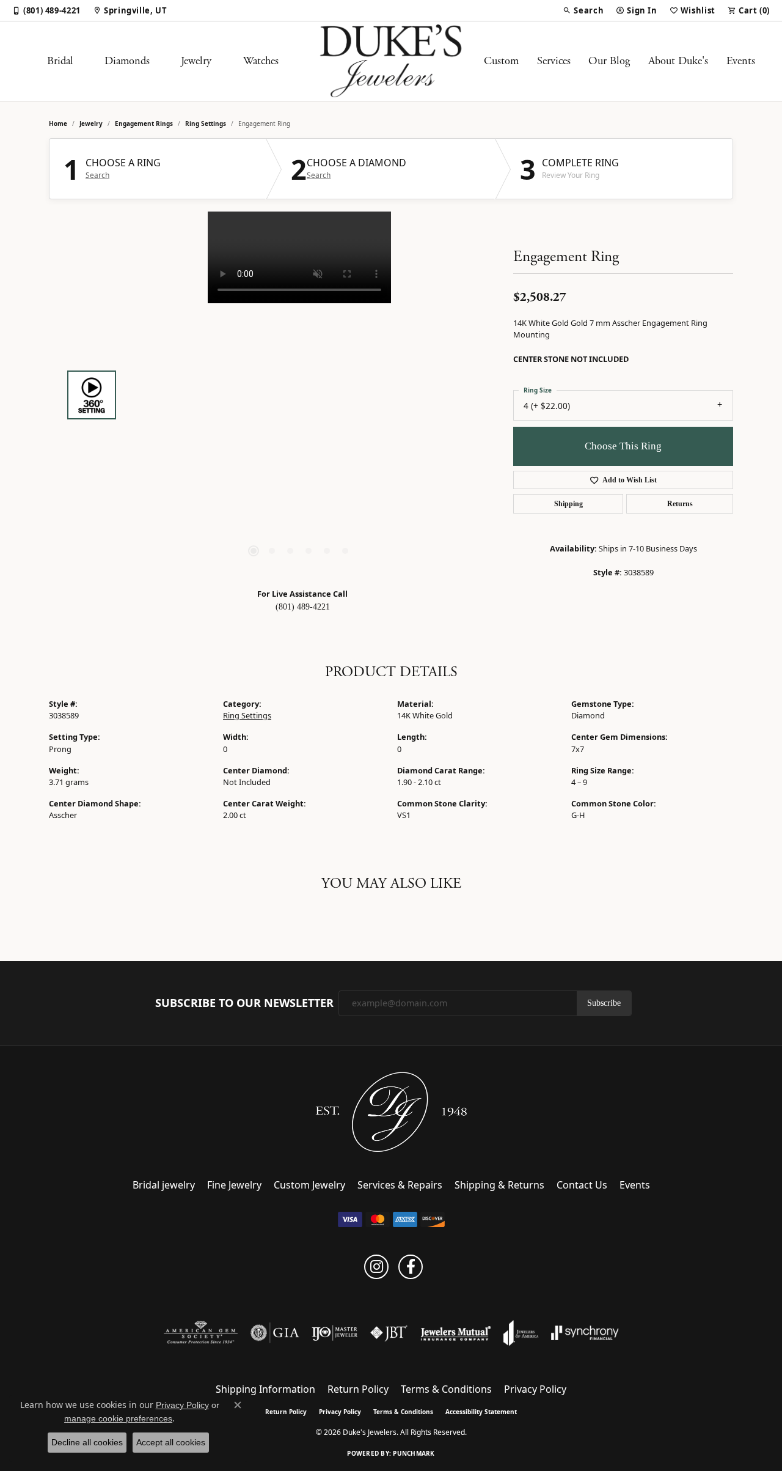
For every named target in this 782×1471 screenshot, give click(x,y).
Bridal (60, 61)
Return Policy (358, 1389)
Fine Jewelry (234, 1185)
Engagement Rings (144, 123)
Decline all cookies (87, 1442)
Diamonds (127, 61)
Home (58, 123)
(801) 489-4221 (303, 606)
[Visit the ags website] (200, 1333)
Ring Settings (205, 123)
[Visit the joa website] (521, 1333)
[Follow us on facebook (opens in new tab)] (410, 1267)
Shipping (568, 504)
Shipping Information (265, 1389)
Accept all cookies (170, 1442)
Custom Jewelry (309, 1185)
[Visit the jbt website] (389, 1333)
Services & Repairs (399, 1185)
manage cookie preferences (118, 1418)
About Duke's (678, 61)
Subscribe (604, 1003)
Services (554, 61)
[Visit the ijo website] (334, 1333)
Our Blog (609, 61)
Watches (261, 61)
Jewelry (196, 61)
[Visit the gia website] (274, 1333)
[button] (583, 10)
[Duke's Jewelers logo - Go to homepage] (391, 61)
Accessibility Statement (481, 1412)
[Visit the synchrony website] (585, 1333)
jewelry (91, 123)
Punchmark (413, 1453)
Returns (680, 504)
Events (740, 61)
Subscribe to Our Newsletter (244, 1003)
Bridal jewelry (164, 1185)
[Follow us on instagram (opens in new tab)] (376, 1267)
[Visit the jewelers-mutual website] (455, 1333)
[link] (46, 10)
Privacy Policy (535, 1389)
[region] (299, 395)
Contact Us (582, 1185)
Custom (501, 61)
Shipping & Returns (499, 1185)
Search (97, 175)
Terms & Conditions (446, 1389)
